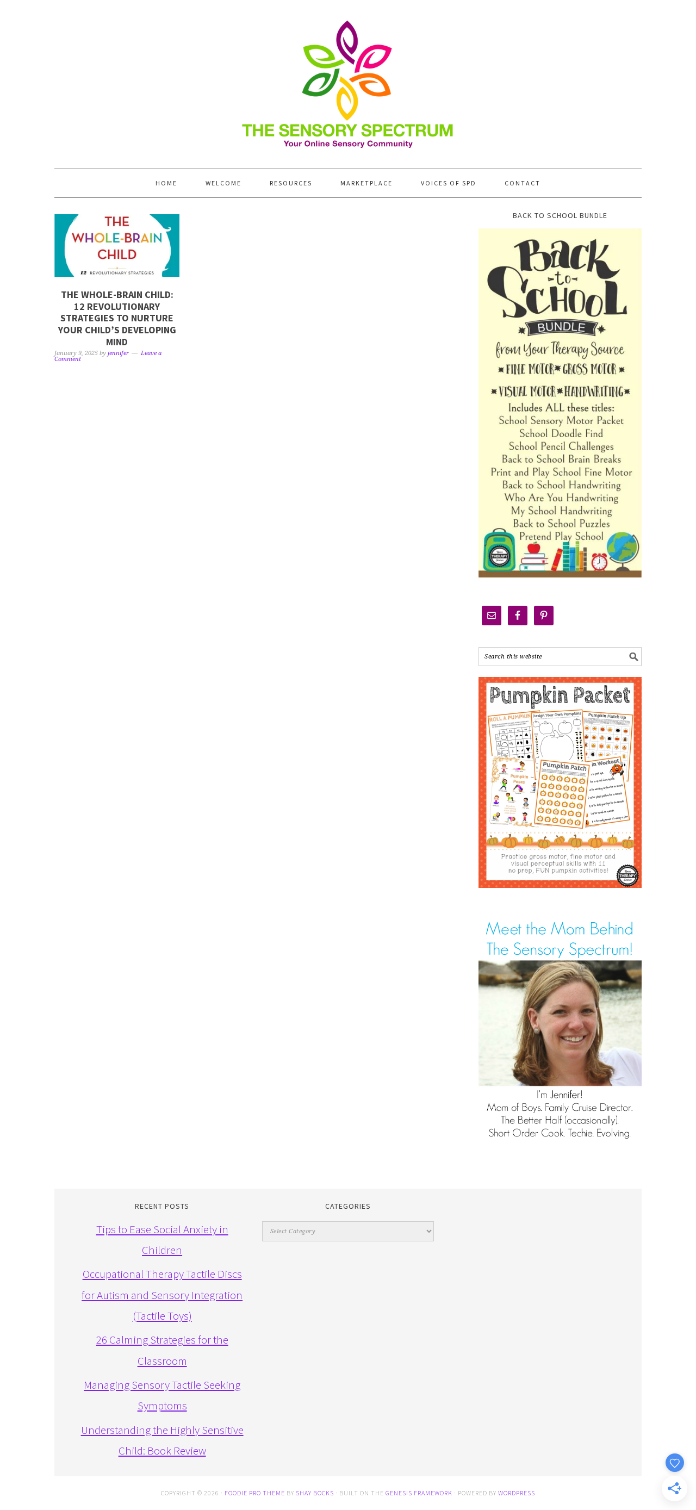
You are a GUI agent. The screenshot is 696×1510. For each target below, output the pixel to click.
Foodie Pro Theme (255, 1493)
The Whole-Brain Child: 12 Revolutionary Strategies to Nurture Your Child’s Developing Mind (117, 317)
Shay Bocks (315, 1493)
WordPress (516, 1493)
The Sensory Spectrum (348, 79)
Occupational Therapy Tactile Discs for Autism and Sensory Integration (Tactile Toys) (162, 1294)
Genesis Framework (419, 1493)
